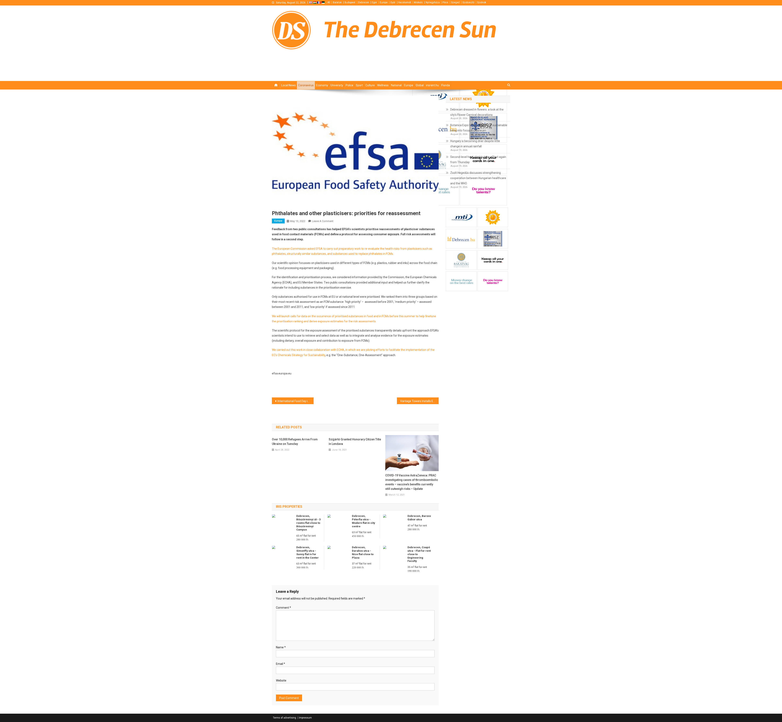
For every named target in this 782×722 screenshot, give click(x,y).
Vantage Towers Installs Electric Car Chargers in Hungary (419, 401)
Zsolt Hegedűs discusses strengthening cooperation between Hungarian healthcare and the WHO (478, 178)
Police (349, 85)
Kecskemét (404, 2)
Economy (322, 85)
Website (281, 680)
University (337, 85)
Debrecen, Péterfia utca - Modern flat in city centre (363, 521)
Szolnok (481, 2)
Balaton (337, 2)
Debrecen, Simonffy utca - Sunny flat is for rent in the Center (307, 552)
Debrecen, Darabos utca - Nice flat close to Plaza (362, 552)
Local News (288, 85)
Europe (384, 2)
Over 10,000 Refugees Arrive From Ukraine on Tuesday (295, 441)
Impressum (305, 717)
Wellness (383, 85)
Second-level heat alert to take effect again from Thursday (478, 159)
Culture (370, 85)
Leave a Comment (322, 221)
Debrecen (363, 2)
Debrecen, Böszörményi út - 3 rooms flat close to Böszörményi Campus (308, 522)
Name (281, 647)
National (396, 85)
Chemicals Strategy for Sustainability (301, 355)
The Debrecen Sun (410, 30)
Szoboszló (468, 2)
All (328, 2)
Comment (283, 607)
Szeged (455, 2)
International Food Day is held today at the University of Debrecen (296, 401)
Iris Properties (289, 507)
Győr (392, 2)
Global (420, 85)
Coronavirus (306, 85)
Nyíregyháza (433, 2)
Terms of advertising (284, 717)
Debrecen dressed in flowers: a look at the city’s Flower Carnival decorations (477, 112)
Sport (359, 85)
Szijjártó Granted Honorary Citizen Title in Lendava (355, 441)
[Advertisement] (461, 74)
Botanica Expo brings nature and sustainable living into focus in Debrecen (478, 128)
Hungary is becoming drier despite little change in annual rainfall (475, 143)
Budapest (350, 2)
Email (280, 663)
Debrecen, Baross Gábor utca (419, 517)
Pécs (445, 2)
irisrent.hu (432, 85)
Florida (445, 85)
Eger (374, 2)
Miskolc (418, 2)
